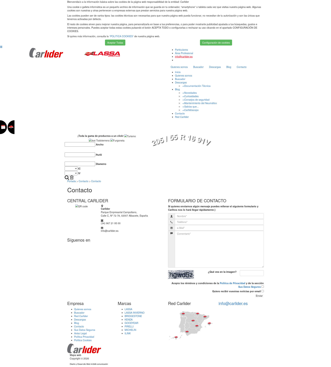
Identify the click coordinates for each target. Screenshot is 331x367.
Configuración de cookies (216, 42)
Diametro (101, 164)
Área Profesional (184, 53)
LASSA (128, 309)
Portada (71, 181)
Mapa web (75, 355)
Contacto (242, 67)
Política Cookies (83, 340)
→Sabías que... (190, 106)
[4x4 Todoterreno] (99, 140)
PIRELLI (129, 326)
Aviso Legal (80, 333)
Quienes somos (179, 67)
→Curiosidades (190, 96)
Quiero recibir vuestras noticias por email (237, 291)
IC (79, 168)
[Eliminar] (72, 177)
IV (79, 173)
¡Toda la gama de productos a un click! (101, 135)
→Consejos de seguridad (195, 99)
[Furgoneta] (117, 140)
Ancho (100, 144)
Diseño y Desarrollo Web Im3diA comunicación (89, 364)
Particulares (181, 49)
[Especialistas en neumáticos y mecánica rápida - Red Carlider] (46, 52)
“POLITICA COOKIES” (121, 36)
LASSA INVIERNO (134, 312)
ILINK (128, 333)
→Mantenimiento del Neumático (199, 103)
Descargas (215, 67)
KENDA (129, 319)
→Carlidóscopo (190, 110)
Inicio (178, 72)
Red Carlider (182, 117)
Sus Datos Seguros (249, 286)
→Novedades (189, 92)
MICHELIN (130, 330)
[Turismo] (130, 136)
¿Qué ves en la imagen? (222, 272)
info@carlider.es (184, 56)
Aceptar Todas (115, 42)
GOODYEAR (131, 323)
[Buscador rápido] (67, 177)
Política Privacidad (84, 336)
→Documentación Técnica (196, 86)
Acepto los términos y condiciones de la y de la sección (218, 284)
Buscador (198, 67)
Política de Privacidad (232, 283)
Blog (228, 67)
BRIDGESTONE (133, 316)
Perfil (99, 154)
